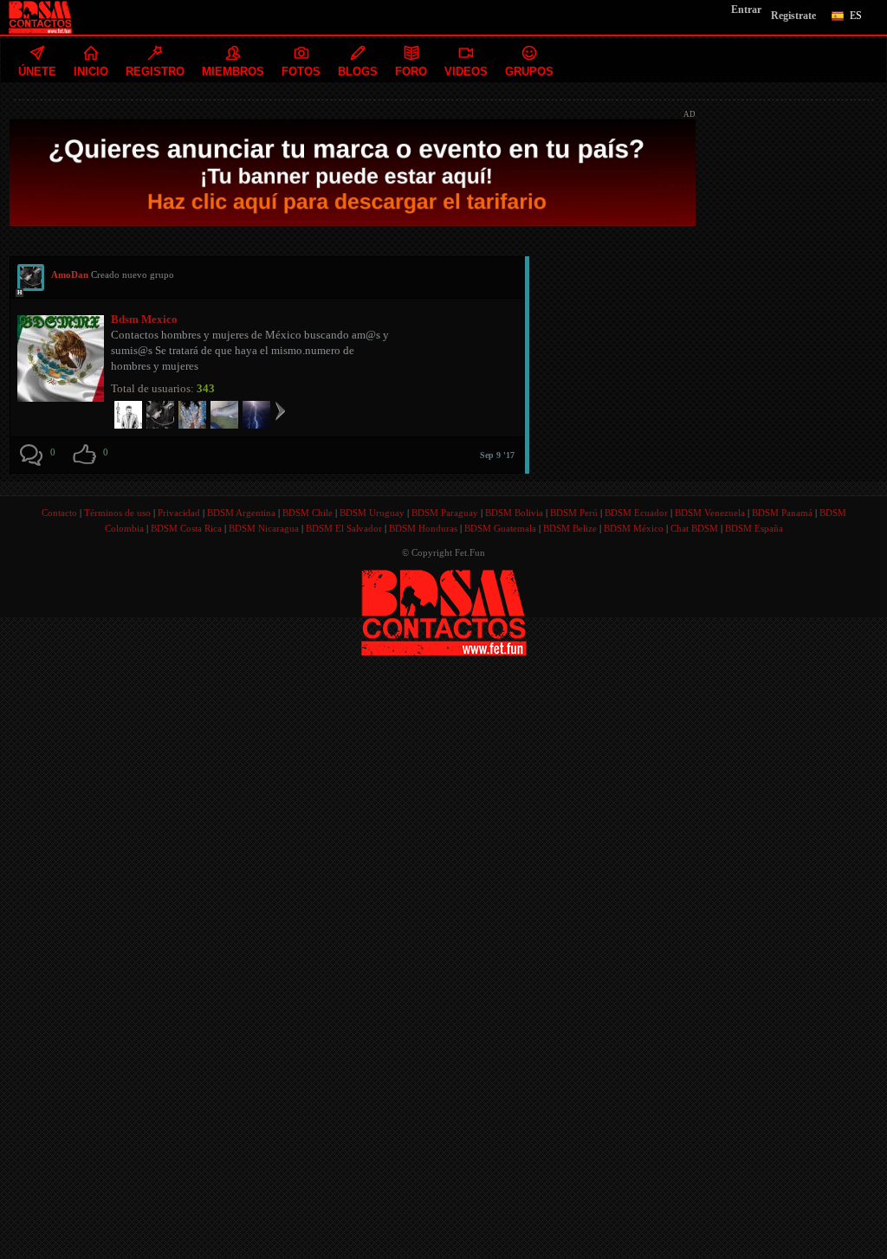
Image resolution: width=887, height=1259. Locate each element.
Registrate (793, 16)
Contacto (59, 512)
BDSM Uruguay (372, 512)
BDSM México (634, 528)
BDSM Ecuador (636, 512)
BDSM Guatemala (500, 528)
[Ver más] (280, 410)
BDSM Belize (570, 528)
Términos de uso (117, 512)
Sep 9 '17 (497, 455)
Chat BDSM (694, 528)
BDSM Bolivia (514, 512)
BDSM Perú (574, 512)
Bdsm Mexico (144, 319)
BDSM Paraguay (444, 512)
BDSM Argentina (241, 512)
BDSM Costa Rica (186, 528)
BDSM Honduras (423, 528)
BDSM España (754, 528)
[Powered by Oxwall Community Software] (444, 610)
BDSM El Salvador (344, 528)
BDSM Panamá (782, 512)
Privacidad (179, 512)
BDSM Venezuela (710, 512)
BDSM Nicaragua (264, 528)
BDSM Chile (307, 512)
